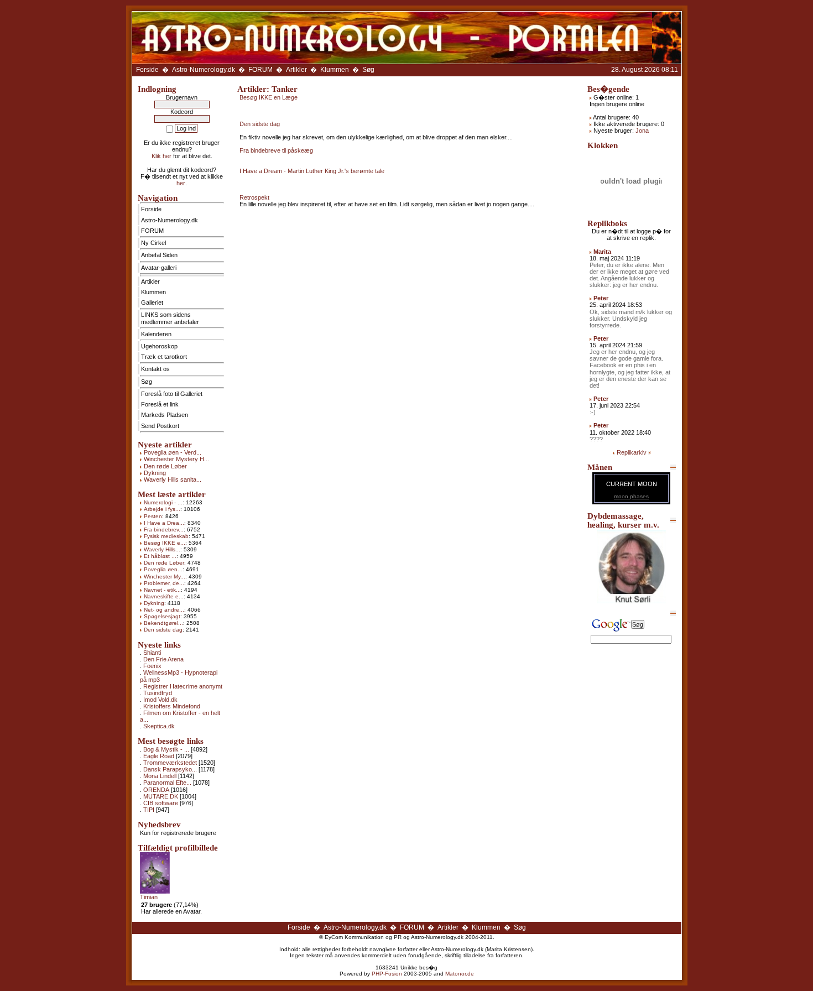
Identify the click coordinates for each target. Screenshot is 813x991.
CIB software (160, 803)
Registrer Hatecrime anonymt (182, 686)
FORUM (260, 70)
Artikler (296, 70)
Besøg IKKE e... (164, 543)
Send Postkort (160, 426)
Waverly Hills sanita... (172, 479)
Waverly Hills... (162, 549)
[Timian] (155, 891)
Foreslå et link (160, 404)
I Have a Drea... (164, 523)
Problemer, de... (164, 583)
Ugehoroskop (159, 346)
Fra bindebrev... (164, 529)
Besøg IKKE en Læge (268, 97)
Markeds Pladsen (164, 414)
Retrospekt (254, 197)
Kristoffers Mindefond (171, 706)
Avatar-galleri (158, 267)
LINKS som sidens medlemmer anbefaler (170, 318)
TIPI (148, 809)
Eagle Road (158, 756)
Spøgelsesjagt (162, 616)
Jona (642, 130)
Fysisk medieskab (166, 536)
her (180, 183)
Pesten (153, 516)
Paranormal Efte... (167, 782)
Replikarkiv (632, 452)
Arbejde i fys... (162, 509)
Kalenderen (156, 334)
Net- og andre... (164, 610)
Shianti (152, 652)
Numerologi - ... (163, 502)
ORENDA (156, 789)
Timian (149, 897)
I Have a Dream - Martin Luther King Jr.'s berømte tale (311, 171)
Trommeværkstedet (170, 762)
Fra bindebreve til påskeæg (276, 150)
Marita (602, 251)
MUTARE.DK (160, 796)
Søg (368, 70)
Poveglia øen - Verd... (172, 452)
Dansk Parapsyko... (170, 769)
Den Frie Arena (163, 659)
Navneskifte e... (164, 596)
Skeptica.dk (159, 726)
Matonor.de (459, 974)
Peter (600, 298)
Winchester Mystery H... (176, 459)
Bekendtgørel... (163, 623)
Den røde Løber (165, 466)
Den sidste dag (163, 630)
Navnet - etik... (162, 590)
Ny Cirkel (153, 242)
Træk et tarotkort (164, 356)
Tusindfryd (157, 693)
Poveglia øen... (163, 569)
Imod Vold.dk (160, 699)
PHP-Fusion (387, 974)
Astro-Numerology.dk (203, 70)
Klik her (161, 156)
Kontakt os (155, 369)
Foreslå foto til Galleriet (171, 393)
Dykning (155, 473)
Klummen (334, 70)
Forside (147, 70)
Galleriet (152, 302)
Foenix (152, 666)
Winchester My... (164, 576)
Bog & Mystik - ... (166, 749)
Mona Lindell (159, 776)
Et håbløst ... (160, 556)
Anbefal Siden (159, 255)
